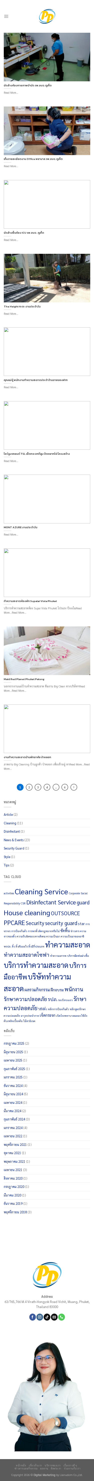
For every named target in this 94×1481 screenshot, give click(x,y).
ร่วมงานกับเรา (72, 1468)
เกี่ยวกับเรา (35, 1465)
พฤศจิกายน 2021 (15, 1144)
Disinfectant (12, 831)
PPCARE (14, 923)
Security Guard (14, 848)
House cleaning (27, 912)
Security (35, 923)
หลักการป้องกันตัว (58, 1009)
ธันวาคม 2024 (13, 1085)
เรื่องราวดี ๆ (70, 1465)
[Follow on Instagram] (39, 1317)
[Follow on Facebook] (32, 1317)
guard (83, 902)
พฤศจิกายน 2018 (15, 1212)
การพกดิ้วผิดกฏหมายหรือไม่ (44, 931)
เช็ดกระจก (47, 1015)
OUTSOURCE (65, 913)
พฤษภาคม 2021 (14, 1161)
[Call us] (61, 1317)
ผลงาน (44, 1468)
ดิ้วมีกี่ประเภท (36, 946)
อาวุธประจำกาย (30, 1015)
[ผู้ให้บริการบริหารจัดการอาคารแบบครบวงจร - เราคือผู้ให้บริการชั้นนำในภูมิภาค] (47, 16)
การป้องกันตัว (19, 931)
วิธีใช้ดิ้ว (42, 1009)
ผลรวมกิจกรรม (37, 989)
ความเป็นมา (53, 936)
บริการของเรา (53, 1465)
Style (7, 857)
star (81, 923)
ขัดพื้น (65, 930)
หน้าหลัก (21, 1465)
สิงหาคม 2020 (13, 1178)
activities (9, 893)
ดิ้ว (13, 946)
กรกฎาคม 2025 (14, 1043)
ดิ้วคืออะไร (22, 946)
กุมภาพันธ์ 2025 (14, 1069)
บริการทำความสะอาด (36, 965)
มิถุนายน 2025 (13, 1052)
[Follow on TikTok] (47, 1317)
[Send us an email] (54, 1317)
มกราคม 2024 (13, 1127)
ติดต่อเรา (56, 1468)
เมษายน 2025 (13, 1060)
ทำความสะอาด (67, 944)
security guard (61, 923)
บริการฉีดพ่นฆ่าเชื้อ (78, 955)
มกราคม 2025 (13, 1077)
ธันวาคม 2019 (13, 1203)
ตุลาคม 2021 (12, 1153)
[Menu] (6, 16)
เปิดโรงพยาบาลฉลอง (68, 1015)
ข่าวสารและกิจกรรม (26, 1468)
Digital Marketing (44, 1475)
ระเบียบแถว (65, 1000)
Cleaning (10, 823)
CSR (23, 903)
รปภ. (52, 999)
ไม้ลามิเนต (29, 1020)
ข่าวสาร (75, 931)
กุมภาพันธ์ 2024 (14, 1119)
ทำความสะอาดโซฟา (26, 954)
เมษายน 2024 (13, 1102)
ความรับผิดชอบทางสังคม (31, 936)
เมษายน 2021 (13, 1170)
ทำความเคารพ (58, 955)
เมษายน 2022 (13, 1136)
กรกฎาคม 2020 (14, 1186)
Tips (6, 865)
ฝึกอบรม (57, 990)
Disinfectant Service (51, 902)
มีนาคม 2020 (12, 1195)
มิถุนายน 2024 (13, 1094)
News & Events (14, 840)
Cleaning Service (41, 891)
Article (8, 814)
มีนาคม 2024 (12, 1111)
